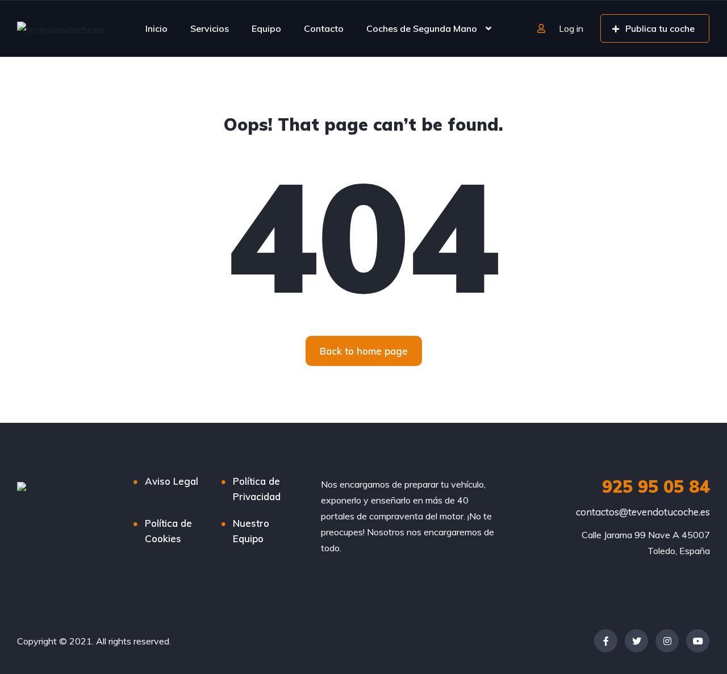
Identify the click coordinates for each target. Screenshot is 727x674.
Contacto (324, 28)
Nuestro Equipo (251, 530)
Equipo (266, 28)
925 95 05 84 (656, 486)
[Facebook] (605, 640)
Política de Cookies (168, 530)
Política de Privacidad (257, 488)
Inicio (156, 28)
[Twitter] (636, 640)
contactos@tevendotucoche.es (643, 512)
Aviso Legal (171, 481)
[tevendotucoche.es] (60, 29)
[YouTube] (697, 640)
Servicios (209, 28)
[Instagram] (667, 640)
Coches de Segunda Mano (421, 28)
